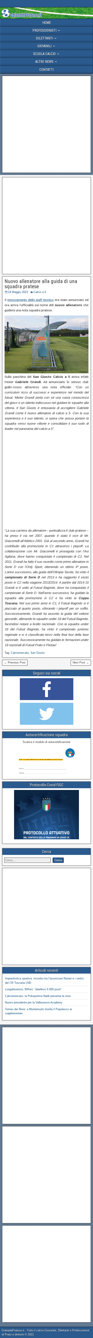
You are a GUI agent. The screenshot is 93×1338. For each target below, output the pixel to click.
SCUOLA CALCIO (44, 54)
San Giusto (37, 652)
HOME (46, 23)
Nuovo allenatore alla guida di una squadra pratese (41, 284)
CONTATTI (46, 70)
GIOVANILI (44, 46)
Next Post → (81, 662)
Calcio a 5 (40, 292)
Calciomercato (20, 652)
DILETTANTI (44, 38)
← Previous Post (15, 662)
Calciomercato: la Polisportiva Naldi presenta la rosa (38, 996)
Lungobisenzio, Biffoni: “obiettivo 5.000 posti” (33, 989)
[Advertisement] (46, 124)
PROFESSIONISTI (44, 30)
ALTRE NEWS (44, 62)
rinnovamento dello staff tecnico (30, 300)
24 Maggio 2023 (18, 292)
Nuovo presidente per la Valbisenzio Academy (33, 1002)
